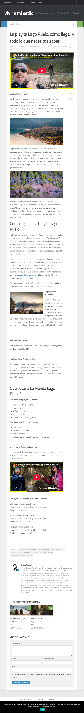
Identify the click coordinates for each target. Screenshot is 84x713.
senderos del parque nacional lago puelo (21, 555)
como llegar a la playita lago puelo (27, 549)
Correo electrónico (49, 658)
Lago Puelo (15, 24)
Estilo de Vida (7, 3)
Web (13, 666)
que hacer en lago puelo (46, 552)
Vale (42, 710)
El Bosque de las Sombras (25, 275)
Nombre (15, 658)
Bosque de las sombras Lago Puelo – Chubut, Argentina (40, 621)
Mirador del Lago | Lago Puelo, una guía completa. (19, 621)
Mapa (40, 3)
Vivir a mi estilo (18, 13)
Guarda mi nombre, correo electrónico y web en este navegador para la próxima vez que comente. (41, 676)
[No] (81, 707)
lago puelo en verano (16, 552)
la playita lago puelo (44, 549)
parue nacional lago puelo (31, 552)
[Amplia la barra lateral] (4, 24)
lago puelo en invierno (58, 549)
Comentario (16, 643)
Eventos (32, 3)
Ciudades (20, 3)
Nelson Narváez (19, 47)
